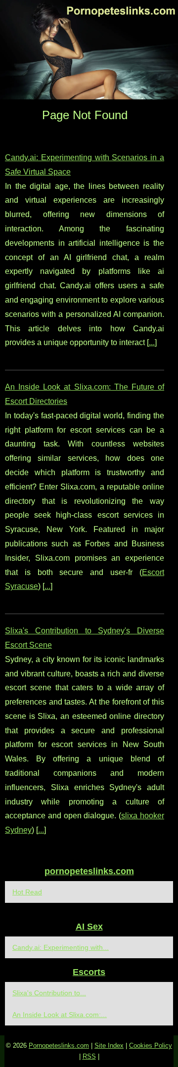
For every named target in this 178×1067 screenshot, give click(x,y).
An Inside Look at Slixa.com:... (59, 1015)
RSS (89, 1056)
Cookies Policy (150, 1045)
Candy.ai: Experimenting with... (60, 947)
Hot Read (27, 892)
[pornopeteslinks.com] (89, 49)
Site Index (109, 1045)
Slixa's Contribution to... (49, 993)
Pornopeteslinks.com (59, 1045)
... (152, 342)
